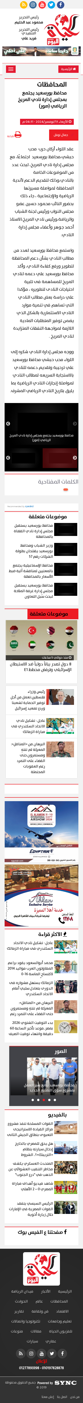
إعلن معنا (48, 1397)
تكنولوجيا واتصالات (25, 1321)
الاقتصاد (62, 1311)
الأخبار (45, 1291)
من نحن (74, 1397)
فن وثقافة (40, 1311)
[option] (41, 424)
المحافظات (59, 1301)
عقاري (51, 1341)
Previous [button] (75, 424)
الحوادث (21, 1301)
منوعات (17, 1331)
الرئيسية (67, 69)
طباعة (11, 136)
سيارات (32, 1341)
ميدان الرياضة (22, 1291)
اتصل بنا (61, 1397)
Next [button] (8, 424)
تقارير (19, 1311)
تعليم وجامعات (60, 1321)
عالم (39, 1301)
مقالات (36, 1331)
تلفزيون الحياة (60, 1331)
